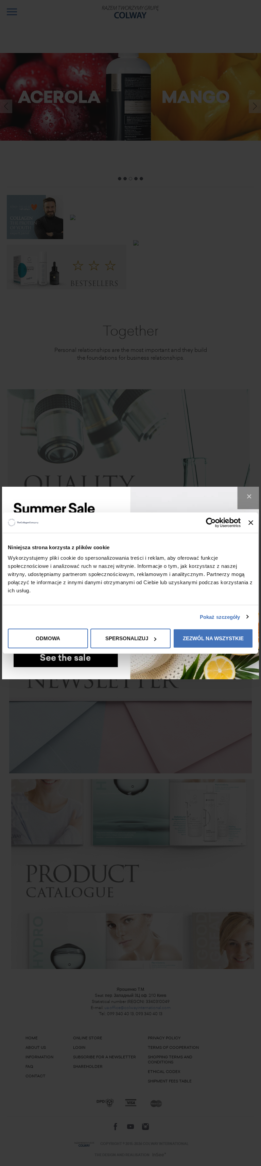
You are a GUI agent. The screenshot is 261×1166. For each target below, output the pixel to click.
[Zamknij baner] (250, 522)
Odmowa (48, 638)
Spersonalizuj (126, 638)
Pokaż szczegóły (220, 617)
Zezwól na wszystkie (213, 638)
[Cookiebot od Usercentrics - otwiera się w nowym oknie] (211, 522)
